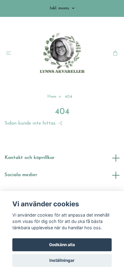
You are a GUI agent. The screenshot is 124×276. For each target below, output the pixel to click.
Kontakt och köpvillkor (29, 157)
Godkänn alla (62, 244)
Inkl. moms (60, 8)
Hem (51, 96)
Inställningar (62, 260)
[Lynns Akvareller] (62, 53)
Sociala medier (21, 175)
